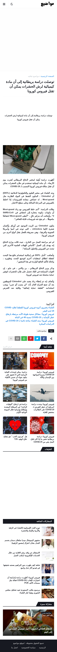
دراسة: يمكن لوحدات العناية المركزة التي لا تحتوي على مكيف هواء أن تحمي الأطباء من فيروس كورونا (16, 376)
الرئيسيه (42, 647)
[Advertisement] (28, 39)
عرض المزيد (7, 347)
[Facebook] (44, 338)
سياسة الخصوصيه (28, 647)
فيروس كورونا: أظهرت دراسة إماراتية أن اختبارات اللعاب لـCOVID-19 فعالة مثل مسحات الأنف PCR (23, 580)
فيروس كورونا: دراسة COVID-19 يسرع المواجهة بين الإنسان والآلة (43, 374)
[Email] (17, 338)
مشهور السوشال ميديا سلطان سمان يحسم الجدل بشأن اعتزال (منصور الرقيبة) (22, 541)
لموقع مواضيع (18, 643)
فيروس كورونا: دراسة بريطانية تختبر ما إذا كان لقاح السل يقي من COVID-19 (42, 439)
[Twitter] (37, 338)
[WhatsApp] (24, 338)
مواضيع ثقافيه (33, 76)
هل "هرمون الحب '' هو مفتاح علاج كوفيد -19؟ (15, 437)
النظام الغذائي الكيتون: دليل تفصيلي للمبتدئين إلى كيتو (30, 630)
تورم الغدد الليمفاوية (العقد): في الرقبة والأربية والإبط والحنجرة (24, 529)
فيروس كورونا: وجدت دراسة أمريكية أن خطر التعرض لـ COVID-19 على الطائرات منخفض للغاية (42, 408)
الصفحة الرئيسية (47, 76)
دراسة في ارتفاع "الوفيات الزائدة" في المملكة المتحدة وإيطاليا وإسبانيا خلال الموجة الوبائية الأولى (15, 408)
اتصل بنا (14, 647)
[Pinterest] (31, 338)
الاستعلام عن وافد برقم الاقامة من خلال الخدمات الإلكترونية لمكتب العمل (24, 554)
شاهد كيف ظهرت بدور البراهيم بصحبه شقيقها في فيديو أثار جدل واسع (21, 566)
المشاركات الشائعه (44, 521)
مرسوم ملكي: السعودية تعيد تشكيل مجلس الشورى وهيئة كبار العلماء (22, 591)
